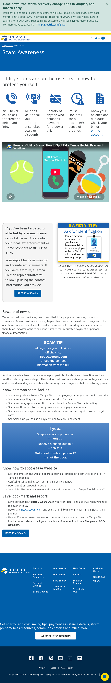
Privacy (41, 668)
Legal (53, 668)
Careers (77, 574)
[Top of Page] (15, 38)
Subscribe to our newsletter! (55, 635)
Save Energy (59, 580)
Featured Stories (78, 582)
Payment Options (37, 584)
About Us (37, 568)
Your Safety (59, 574)
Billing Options (40, 591)
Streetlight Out (79, 590)
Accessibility (67, 668)
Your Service (59, 568)
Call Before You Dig (59, 588)
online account (97, 132)
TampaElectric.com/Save (50, 24)
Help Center (79, 568)
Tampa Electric (7, 46)
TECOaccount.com (31, 509)
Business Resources (38, 576)
